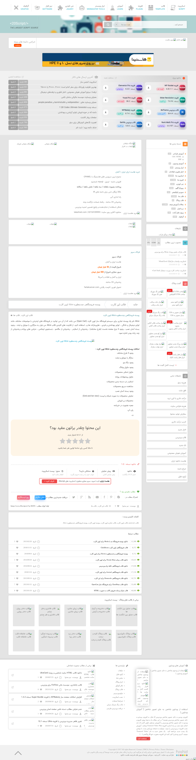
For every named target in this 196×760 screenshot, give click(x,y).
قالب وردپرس (180, 437)
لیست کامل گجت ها (166, 365)
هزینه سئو (182, 382)
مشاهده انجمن (14, 76)
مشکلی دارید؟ (85, 471)
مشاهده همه (108, 78)
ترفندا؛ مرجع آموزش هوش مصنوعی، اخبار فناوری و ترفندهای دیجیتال (68, 92)
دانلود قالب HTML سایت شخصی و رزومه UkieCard (61, 672)
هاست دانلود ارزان (178, 461)
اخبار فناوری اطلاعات (176, 172)
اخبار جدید (182, 429)
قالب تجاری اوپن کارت (108, 523)
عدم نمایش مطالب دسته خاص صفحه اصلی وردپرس (61, 709)
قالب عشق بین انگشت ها (126, 614)
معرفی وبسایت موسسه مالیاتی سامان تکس (78, 97)
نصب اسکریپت (117, 697)
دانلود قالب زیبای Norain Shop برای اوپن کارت (112, 560)
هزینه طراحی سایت (178, 406)
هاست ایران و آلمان (113, 262)
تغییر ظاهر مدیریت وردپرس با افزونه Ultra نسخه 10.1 (60, 721)
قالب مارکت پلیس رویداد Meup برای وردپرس (170, 252)
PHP (179, 159)
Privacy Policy (154, 749)
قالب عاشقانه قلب (23, 636)
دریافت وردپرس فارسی (115, 708)
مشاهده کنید (142, 738)
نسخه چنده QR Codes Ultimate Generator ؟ (77, 107)
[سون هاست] (170, 40)
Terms (163, 749)
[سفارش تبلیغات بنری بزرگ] (129, 143)
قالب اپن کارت (118, 304)
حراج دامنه (181, 468)
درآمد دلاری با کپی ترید (176, 398)
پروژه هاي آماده (178, 213)
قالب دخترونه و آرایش (101, 611)
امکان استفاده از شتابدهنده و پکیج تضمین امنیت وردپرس (98, 207)
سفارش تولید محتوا (178, 414)
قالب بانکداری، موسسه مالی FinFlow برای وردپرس (61, 685)
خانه (135, 304)
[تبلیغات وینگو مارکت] (167, 234)
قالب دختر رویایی (24, 611)
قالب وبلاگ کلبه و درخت (101, 639)
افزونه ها (180, 180)
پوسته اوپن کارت (94, 523)
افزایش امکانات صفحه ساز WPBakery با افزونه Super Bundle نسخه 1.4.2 (51, 697)
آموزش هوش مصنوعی (177, 453)
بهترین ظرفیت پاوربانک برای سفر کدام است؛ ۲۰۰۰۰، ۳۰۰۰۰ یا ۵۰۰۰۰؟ (68, 87)
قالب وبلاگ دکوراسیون (127, 636)
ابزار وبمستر (179, 168)
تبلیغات (120, 670)
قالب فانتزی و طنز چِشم (49, 614)
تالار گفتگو (119, 686)
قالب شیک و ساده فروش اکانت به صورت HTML (111, 590)
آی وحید (157, 755)
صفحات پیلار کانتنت (88, 117)
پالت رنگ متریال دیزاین (115, 705)
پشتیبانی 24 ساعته (113, 282)
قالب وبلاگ (180, 200)
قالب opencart (134, 523)
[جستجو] (108, 24)
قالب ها (16, 315)
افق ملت (182, 390)
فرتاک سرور (135, 252)
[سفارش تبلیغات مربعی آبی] (51, 144)
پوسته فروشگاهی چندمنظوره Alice (75, 523)
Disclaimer (170, 749)
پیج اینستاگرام (23, 497)
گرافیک (181, 217)
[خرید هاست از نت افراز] (128, 146)
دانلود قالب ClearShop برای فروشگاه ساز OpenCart (110, 584)
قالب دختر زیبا (75, 636)
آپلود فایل (182, 476)
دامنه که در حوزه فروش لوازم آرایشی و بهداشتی (77, 112)
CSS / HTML (176, 156)
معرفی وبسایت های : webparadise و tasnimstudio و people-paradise (67, 102)
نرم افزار (180, 209)
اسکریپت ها (179, 176)
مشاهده (18, 45)
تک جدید (182, 445)
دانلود (129, 471)
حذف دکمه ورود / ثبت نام (86, 127)
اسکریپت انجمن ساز (88, 82)
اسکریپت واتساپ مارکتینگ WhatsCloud (172, 261)
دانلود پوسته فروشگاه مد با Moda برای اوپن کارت (110, 541)
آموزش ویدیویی (178, 163)
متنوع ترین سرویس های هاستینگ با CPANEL (102, 176)
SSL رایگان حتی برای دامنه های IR (107, 192)
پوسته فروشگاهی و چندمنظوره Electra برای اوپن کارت (109, 554)
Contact (139, 749)
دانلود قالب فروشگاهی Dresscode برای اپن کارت (111, 578)
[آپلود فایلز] (181, 40)
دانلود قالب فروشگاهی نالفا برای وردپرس (113, 566)
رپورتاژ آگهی (179, 188)
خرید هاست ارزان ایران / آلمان (127, 172)
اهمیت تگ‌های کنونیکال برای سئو (83, 122)
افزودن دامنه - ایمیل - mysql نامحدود (106, 181)
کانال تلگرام (40, 497)
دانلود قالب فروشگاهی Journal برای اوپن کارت (111, 572)
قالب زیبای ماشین (75, 611)
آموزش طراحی (178, 154)
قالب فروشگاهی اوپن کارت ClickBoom (114, 547)
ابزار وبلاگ (119, 682)
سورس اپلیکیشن (178, 192)
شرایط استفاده (117, 701)
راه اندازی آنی (115, 197)
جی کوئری (180, 184)
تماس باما (119, 678)
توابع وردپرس (118, 693)
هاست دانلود (125, 755)
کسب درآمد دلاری (179, 422)
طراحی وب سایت (167, 755)
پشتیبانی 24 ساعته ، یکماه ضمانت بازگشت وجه (102, 202)
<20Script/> (19, 23)
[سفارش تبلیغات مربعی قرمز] (25, 144)
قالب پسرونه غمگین (49, 636)
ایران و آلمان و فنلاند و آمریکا (109, 277)
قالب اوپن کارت (122, 523)
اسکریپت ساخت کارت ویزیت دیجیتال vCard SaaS (169, 270)
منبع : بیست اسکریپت (51, 471)
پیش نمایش (106, 471)
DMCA (145, 749)
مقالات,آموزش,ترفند (176, 204)
